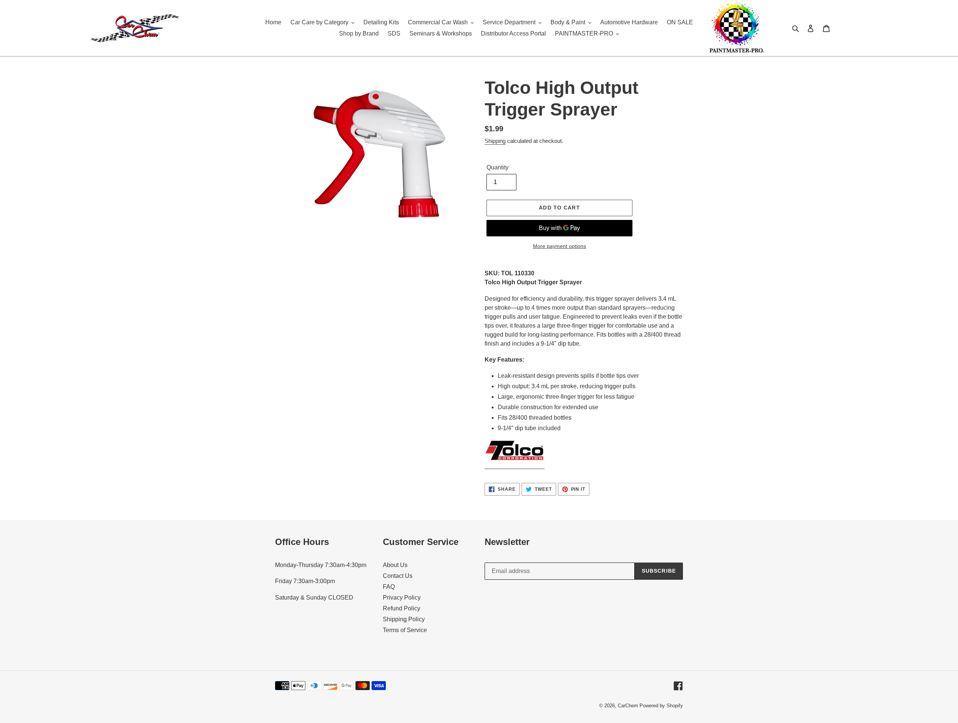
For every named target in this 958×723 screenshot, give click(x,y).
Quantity (497, 167)
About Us (395, 565)
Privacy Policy (402, 597)
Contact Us (397, 576)
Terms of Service (405, 630)
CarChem (628, 705)
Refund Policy (401, 608)
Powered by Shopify (661, 705)
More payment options (559, 246)
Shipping (495, 141)
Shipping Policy (404, 619)
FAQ (389, 586)
